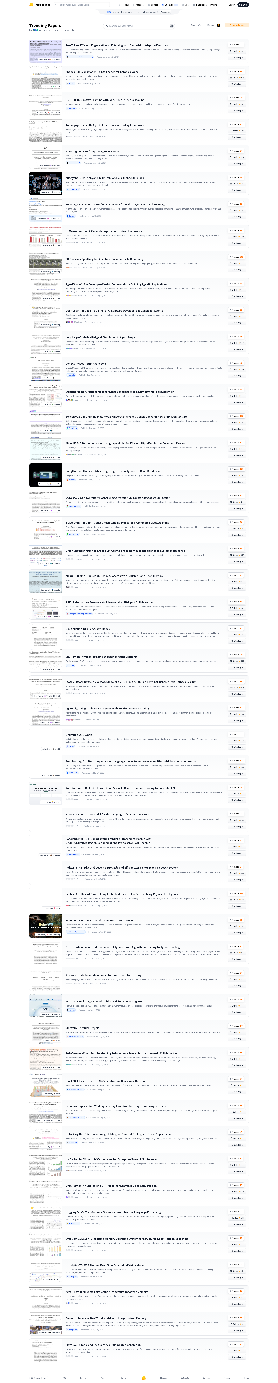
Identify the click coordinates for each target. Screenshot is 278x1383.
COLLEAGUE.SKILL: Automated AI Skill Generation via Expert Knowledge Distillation (118, 497)
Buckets (171, 4)
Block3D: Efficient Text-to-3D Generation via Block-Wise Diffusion (106, 1081)
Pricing (213, 4)
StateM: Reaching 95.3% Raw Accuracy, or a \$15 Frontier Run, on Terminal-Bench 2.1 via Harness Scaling (131, 682)
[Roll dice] (172, 26)
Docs (187, 4)
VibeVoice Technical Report (82, 1028)
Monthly (210, 25)
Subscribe (165, 12)
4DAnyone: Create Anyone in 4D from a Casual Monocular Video (105, 178)
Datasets (139, 4)
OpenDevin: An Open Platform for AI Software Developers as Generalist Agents (114, 310)
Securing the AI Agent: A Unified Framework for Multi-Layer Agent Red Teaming (115, 204)
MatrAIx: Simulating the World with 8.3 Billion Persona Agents (104, 1001)
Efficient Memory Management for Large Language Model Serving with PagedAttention (120, 391)
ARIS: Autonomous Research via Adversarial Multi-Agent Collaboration (109, 602)
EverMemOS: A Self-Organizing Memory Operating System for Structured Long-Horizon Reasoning (127, 1239)
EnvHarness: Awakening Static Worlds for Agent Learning (101, 656)
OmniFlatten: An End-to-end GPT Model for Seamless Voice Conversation (111, 1185)
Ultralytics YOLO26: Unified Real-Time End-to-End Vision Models (106, 1265)
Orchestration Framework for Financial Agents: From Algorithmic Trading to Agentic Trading (123, 947)
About (103, 1378)
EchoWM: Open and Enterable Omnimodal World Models (100, 920)
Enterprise (201, 4)
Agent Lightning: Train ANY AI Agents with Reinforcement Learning (107, 708)
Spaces (154, 4)
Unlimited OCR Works (79, 735)
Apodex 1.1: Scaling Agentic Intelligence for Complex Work (102, 72)
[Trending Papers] (218, 25)
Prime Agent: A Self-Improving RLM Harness (93, 151)
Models (125, 4)
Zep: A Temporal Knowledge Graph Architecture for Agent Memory (107, 1292)
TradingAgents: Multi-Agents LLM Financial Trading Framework (105, 125)
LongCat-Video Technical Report (86, 363)
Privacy (83, 1378)
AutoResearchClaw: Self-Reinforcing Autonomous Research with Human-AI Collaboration (121, 1053)
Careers (124, 1378)
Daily (193, 25)
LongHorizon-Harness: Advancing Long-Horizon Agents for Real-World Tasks (114, 471)
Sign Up (243, 4)
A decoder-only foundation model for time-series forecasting (104, 975)
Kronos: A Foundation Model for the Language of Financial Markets (107, 814)
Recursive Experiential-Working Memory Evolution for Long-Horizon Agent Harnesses (119, 1106)
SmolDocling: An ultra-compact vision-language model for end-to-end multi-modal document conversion (131, 761)
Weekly (201, 25)
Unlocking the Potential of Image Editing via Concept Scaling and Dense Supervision (118, 1134)
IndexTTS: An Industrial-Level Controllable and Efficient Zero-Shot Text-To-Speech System (122, 867)
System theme (40, 1378)
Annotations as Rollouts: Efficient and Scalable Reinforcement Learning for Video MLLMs (121, 788)
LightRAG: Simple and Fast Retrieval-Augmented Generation (103, 1345)
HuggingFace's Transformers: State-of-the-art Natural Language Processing (113, 1212)
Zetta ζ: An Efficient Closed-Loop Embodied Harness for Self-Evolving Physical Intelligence (122, 894)
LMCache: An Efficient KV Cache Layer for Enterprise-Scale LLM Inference (111, 1159)
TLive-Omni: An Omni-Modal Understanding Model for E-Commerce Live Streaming (117, 522)
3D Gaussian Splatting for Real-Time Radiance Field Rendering (104, 259)
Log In (232, 4)
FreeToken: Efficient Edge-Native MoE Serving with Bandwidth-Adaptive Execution (117, 45)
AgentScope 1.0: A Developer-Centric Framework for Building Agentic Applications (116, 284)
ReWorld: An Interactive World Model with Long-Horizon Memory (106, 1318)
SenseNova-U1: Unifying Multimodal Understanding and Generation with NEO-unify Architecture (126, 416)
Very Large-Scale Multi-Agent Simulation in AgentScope (100, 337)
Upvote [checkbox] (237, 44)
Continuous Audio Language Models (88, 629)
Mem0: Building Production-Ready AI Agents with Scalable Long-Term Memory (114, 576)
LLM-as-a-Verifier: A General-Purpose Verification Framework (104, 231)
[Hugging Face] (144, 1378)
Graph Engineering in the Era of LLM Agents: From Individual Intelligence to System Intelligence (125, 551)
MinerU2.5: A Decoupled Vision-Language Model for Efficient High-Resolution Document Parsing (125, 443)
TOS (64, 1378)
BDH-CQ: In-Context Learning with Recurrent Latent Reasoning (105, 100)
